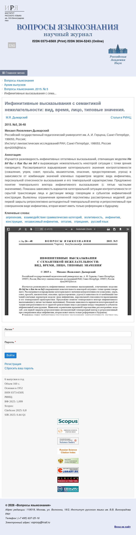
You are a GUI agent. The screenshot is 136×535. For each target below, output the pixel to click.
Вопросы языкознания (19, 80)
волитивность (93, 217)
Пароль (9, 342)
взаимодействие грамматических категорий (53, 217)
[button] (13, 73)
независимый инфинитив (41, 221)
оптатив (66, 221)
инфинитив (112, 217)
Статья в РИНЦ (121, 117)
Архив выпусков (15, 85)
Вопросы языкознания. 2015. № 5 (26, 89)
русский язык (99, 221)
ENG (12, 45)
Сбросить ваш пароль (19, 368)
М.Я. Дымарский (16, 117)
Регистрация (13, 364)
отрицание (81, 221)
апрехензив (13, 217)
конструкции (14, 221)
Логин (8, 329)
